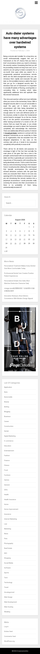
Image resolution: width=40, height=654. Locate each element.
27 (20, 243)
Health (6, 495)
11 (11, 235)
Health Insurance (10, 499)
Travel (6, 587)
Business (7, 416)
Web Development (10, 602)
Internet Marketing (10, 519)
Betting (6, 407)
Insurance (7, 514)
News (6, 534)
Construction (8, 426)
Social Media (8, 563)
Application (8, 387)
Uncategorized (9, 592)
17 (6, 239)
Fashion (7, 455)
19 (15, 239)
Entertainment (9, 451)
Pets (5, 539)
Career (6, 421)
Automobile (8, 397)
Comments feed (10, 636)
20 (20, 239)
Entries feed (8, 631)
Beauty (6, 402)
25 (11, 243)
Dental (6, 431)
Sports (6, 573)
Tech (6, 578)
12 (15, 235)
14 (24, 235)
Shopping (7, 558)
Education (7, 446)
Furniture (7, 475)
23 (33, 239)
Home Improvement (11, 509)
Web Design (8, 597)
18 (11, 239)
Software (7, 568)
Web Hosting (8, 607)
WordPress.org (9, 641)
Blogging (7, 412)
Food (6, 470)
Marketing (7, 529)
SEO (5, 553)
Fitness (6, 465)
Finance (7, 460)
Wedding (7, 612)
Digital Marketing (10, 436)
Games (6, 480)
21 (24, 239)
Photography (8, 543)
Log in (6, 627)
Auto (6, 392)
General (6, 485)
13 (20, 235)
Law (5, 524)
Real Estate (8, 548)
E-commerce (8, 441)
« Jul (5, 251)
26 (15, 243)
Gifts (6, 490)
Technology (8, 582)
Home (6, 504)
